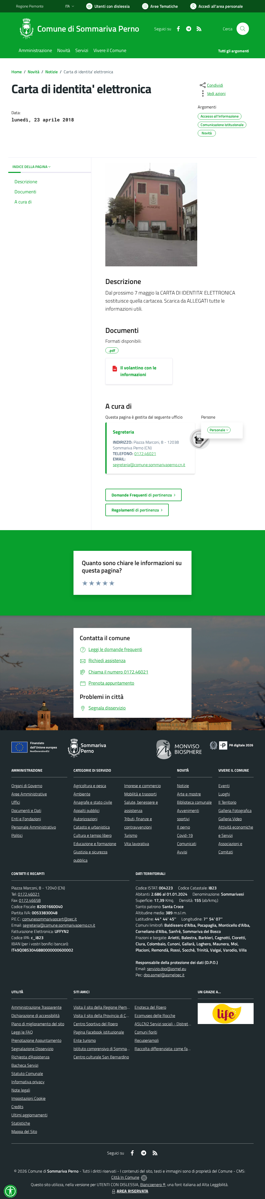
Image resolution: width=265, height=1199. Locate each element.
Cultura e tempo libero (92, 835)
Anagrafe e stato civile (92, 802)
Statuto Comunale (27, 1073)
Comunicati (186, 843)
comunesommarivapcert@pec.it (49, 919)
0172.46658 (30, 900)
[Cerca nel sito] (243, 29)
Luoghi (224, 794)
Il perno (183, 827)
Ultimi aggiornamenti (29, 1115)
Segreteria (123, 431)
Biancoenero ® (152, 1184)
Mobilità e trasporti (140, 794)
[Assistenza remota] (144, 1177)
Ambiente (81, 794)
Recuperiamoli (147, 1040)
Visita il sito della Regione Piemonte (104, 1007)
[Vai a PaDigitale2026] (231, 745)
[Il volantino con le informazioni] (115, 368)
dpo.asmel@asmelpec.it (164, 975)
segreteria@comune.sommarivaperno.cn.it (149, 465)
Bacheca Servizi (24, 1065)
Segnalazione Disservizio (32, 1049)
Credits (17, 1106)
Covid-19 (185, 835)
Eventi (224, 786)
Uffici (15, 802)
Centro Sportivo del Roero (95, 1024)
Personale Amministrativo (33, 827)
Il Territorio (227, 802)
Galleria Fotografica (235, 810)
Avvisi (182, 852)
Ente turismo (84, 1040)
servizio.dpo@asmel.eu (166, 969)
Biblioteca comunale (194, 802)
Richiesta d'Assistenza (30, 1057)
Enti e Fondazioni (26, 819)
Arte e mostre (189, 794)
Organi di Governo (26, 786)
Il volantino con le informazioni (138, 371)
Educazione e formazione (94, 843)
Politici (17, 835)
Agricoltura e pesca (89, 786)
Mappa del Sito (24, 1131)
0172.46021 (145, 453)
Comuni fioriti (146, 1032)
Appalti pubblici (86, 810)
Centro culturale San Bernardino (101, 1057)
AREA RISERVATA (132, 1191)
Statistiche (20, 1123)
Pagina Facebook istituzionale (98, 1032)
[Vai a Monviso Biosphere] (179, 749)
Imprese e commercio (142, 786)
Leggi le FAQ (22, 1032)
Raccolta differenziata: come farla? (164, 1049)
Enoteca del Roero (150, 1007)
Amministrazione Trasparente (36, 1007)
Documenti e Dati (26, 810)
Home (16, 72)
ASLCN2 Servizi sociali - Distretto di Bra (169, 1024)
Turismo (130, 835)
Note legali (20, 1090)
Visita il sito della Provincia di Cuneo (104, 1015)
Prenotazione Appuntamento (36, 1040)
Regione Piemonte (29, 6)
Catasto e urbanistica (91, 827)
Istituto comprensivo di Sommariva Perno (108, 1049)
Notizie (51, 72)
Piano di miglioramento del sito (37, 1024)
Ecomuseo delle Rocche (155, 1015)
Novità (33, 72)
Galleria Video (230, 819)
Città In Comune (125, 1177)
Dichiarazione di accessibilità (35, 1015)
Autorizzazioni (85, 819)
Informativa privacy (28, 1082)
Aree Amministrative (29, 794)
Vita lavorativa (136, 843)
